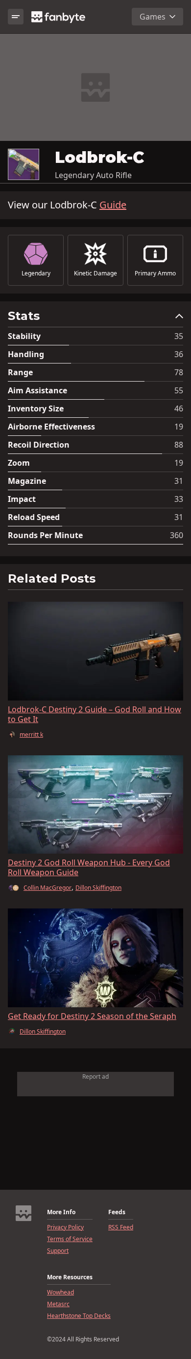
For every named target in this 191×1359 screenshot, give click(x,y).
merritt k (31, 735)
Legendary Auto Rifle (93, 175)
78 (178, 372)
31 (178, 481)
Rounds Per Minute (45, 535)
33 (178, 499)
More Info (61, 1212)
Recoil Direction (39, 445)
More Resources (70, 1277)
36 (178, 354)
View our (67, 205)
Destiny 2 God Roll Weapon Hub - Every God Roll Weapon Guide (89, 867)
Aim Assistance (37, 390)
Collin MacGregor (48, 887)
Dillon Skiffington (98, 888)
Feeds (116, 1212)
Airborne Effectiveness (51, 426)
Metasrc (58, 1304)
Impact (22, 499)
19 (178, 426)
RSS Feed (120, 1227)
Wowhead (60, 1292)
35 (178, 336)
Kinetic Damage (95, 273)
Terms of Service (70, 1239)
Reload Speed (34, 517)
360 (176, 535)
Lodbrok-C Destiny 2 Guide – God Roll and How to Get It (94, 714)
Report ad (95, 1076)
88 (178, 445)
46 (178, 408)
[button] (95, 318)
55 (178, 390)
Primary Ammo (155, 273)
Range (20, 372)
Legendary (36, 273)
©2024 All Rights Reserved (83, 1339)
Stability (24, 336)
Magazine (27, 481)
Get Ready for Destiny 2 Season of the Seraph (92, 1016)
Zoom (19, 463)
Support (58, 1251)
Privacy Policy (65, 1227)
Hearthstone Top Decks (79, 1316)
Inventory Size (36, 408)
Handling (26, 354)
